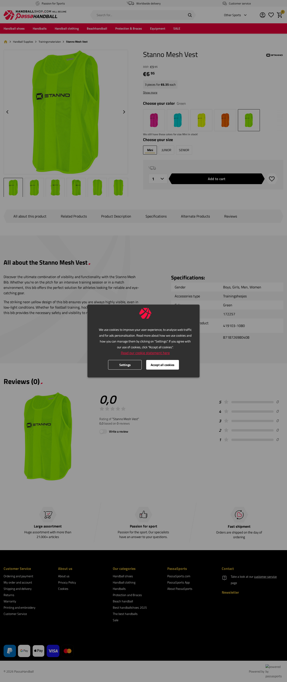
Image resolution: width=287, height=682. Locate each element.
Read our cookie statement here (145, 352)
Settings (125, 364)
